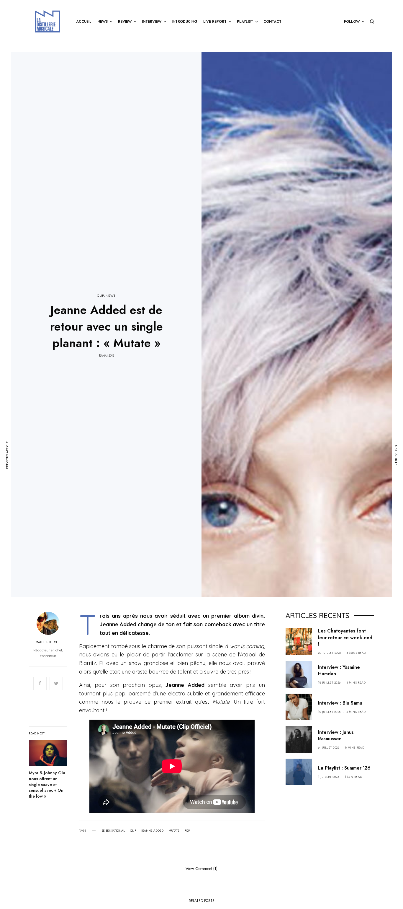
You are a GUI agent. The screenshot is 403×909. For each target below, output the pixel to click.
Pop (187, 830)
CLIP (100, 295)
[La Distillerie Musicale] (47, 21)
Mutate (174, 830)
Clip (133, 830)
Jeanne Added (152, 830)
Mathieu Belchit (48, 642)
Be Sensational (113, 830)
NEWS (111, 295)
